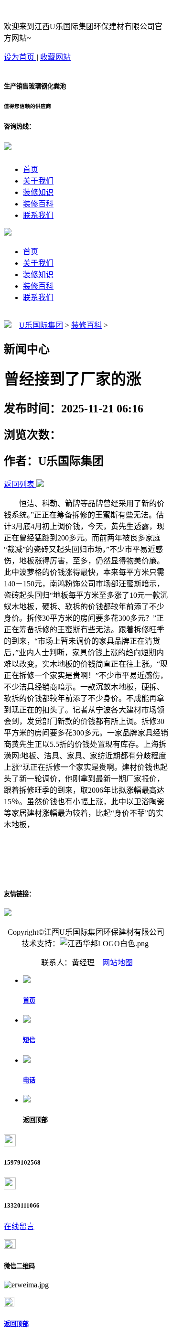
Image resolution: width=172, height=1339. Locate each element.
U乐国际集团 (41, 325)
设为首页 (20, 57)
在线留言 (19, 1226)
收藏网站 (55, 57)
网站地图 (117, 963)
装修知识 (38, 192)
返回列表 (19, 484)
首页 (30, 169)
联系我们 (38, 215)
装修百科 (38, 204)
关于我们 (38, 181)
